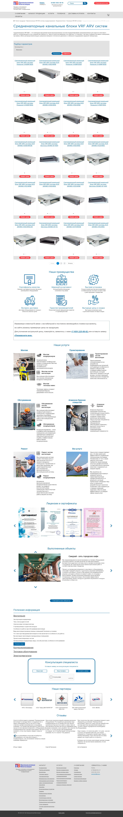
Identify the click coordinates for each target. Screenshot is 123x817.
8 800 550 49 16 (57, 3)
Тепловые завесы (43, 774)
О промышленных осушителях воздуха (25, 626)
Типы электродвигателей (21, 622)
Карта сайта (61, 813)
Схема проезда (78, 776)
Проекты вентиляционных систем (23, 638)
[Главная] (14, 21)
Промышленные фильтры (45, 793)
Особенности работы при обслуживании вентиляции (29, 629)
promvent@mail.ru (95, 774)
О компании (20, 13)
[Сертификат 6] (51, 523)
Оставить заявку (83, 671)
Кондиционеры (43, 768)
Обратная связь (78, 774)
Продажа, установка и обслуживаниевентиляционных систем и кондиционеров (25, 765)
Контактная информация (80, 778)
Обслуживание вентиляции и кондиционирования (63, 775)
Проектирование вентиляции (63, 778)
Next (111, 525)
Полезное (61, 13)
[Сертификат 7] (72, 523)
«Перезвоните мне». (23, 335)
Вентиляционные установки (46, 800)
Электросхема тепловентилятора (23, 624)
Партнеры (76, 768)
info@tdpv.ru (43, 4)
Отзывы (76, 770)
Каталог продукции (36, 13)
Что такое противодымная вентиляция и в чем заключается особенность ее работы (38, 634)
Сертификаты (77, 772)
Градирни (41, 791)
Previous (14, 525)
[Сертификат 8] (94, 524)
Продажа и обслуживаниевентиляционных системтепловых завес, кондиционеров (23, 3)
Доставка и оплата (76, 13)
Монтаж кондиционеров (62, 770)
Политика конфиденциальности (93, 812)
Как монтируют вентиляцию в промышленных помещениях (31, 636)
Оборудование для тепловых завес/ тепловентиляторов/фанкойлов (46, 783)
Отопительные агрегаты (45, 798)
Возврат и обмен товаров (80, 781)
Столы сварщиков (43, 804)
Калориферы (42, 795)
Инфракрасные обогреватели (46, 778)
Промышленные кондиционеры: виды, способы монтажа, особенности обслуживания (39, 641)
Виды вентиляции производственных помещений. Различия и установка (34, 631)
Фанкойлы (41, 787)
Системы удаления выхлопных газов (46, 807)
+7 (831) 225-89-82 (80, 331)
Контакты (91, 13)
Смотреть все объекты (61, 601)
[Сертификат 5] (29, 524)
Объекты (18, 16)
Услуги (51, 13)
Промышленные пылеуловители (47, 802)
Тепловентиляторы (44, 776)
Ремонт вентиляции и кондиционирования (61, 781)
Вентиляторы (42, 772)
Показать (56, 53)
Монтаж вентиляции (61, 768)
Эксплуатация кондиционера (22, 619)
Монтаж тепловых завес (62, 772)
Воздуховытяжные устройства (46, 789)
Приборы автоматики (44, 770)
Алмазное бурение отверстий (63, 785)
